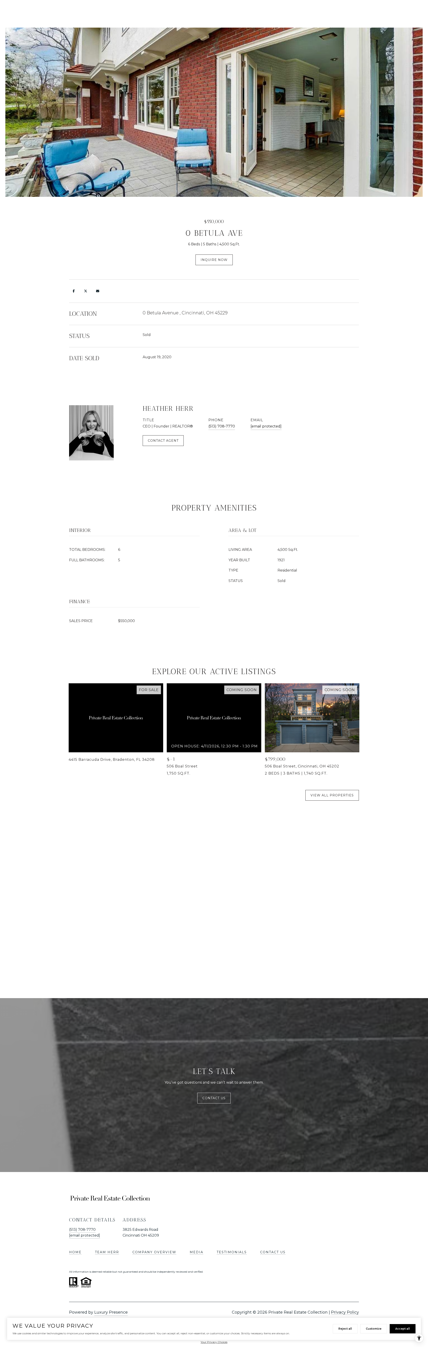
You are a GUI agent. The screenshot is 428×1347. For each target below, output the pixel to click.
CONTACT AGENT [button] (163, 441)
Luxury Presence (111, 1312)
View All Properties (332, 795)
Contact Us (214, 1098)
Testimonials (232, 1252)
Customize (373, 1328)
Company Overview (154, 1252)
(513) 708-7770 (221, 426)
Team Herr (107, 1252)
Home (75, 1252)
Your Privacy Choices (214, 1342)
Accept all (402, 1328)
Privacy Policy (345, 1312)
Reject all (345, 1328)
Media (196, 1252)
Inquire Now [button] (214, 260)
